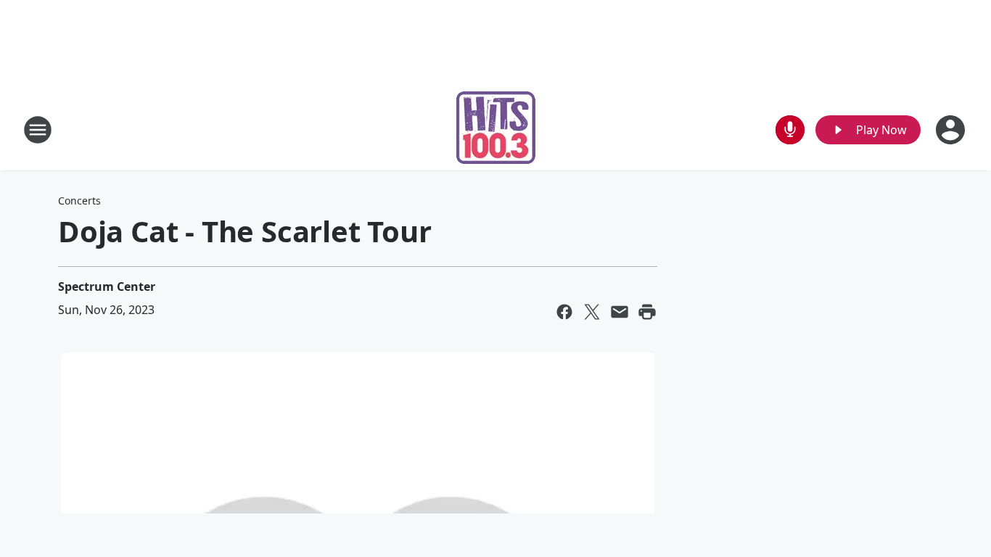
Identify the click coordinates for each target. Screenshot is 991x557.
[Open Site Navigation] (37, 129)
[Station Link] (495, 129)
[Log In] (952, 129)
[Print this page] (647, 312)
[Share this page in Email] (619, 312)
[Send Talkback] (790, 129)
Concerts (79, 200)
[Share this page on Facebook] (564, 312)
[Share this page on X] (592, 312)
